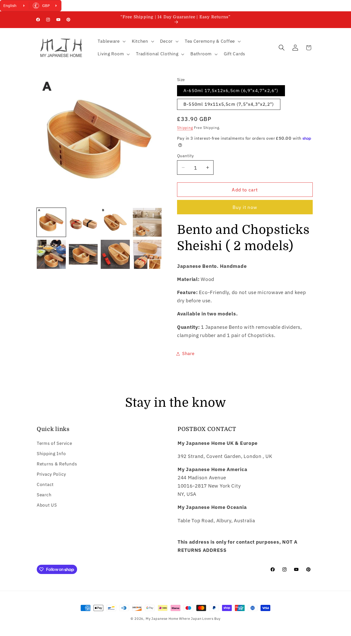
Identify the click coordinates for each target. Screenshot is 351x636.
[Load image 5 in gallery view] (51, 254)
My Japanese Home (162, 618)
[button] (111, 41)
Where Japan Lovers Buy (199, 618)
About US (47, 505)
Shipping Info (51, 453)
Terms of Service (54, 443)
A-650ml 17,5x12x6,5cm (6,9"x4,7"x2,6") (231, 90)
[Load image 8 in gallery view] (147, 254)
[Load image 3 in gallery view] (115, 222)
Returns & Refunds (57, 464)
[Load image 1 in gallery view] (51, 222)
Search (44, 495)
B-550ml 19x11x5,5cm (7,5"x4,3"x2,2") (228, 104)
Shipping (185, 127)
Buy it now (245, 207)
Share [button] (188, 353)
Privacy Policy (51, 474)
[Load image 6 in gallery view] (83, 254)
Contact (45, 484)
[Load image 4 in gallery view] (147, 222)
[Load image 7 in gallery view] (115, 254)
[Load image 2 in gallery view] (83, 222)
